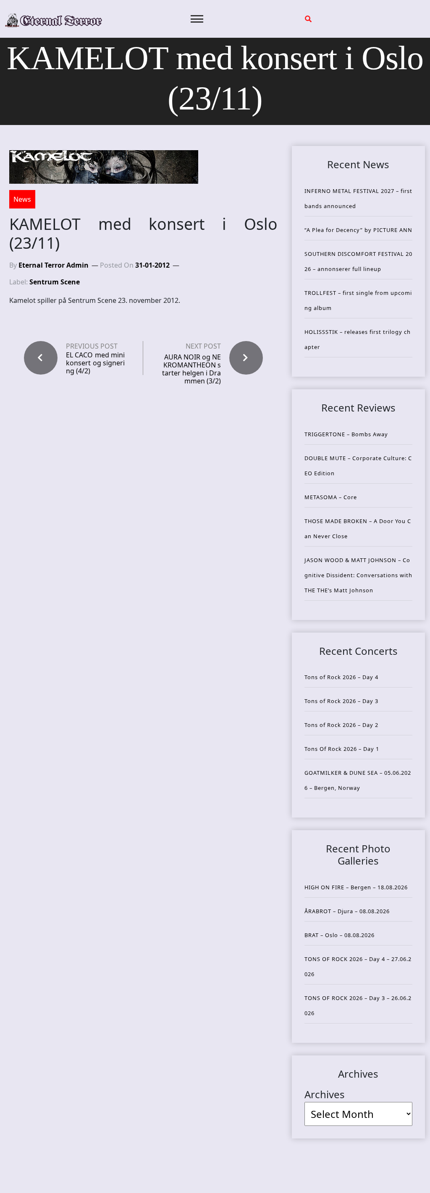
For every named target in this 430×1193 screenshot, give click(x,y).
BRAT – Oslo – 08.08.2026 (339, 935)
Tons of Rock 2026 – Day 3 (341, 701)
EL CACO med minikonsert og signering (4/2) (95, 363)
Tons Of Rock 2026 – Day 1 (341, 749)
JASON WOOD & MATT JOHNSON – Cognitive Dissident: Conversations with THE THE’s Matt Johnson (358, 575)
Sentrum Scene (54, 282)
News (22, 199)
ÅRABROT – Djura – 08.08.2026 (347, 911)
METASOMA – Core (330, 497)
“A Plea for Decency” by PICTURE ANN (358, 230)
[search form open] (308, 18)
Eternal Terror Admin (53, 265)
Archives (324, 1094)
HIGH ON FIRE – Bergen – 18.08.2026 (356, 887)
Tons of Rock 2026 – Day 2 (341, 725)
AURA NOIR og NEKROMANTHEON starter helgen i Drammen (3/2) (191, 369)
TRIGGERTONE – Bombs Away (346, 434)
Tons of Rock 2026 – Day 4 (341, 677)
